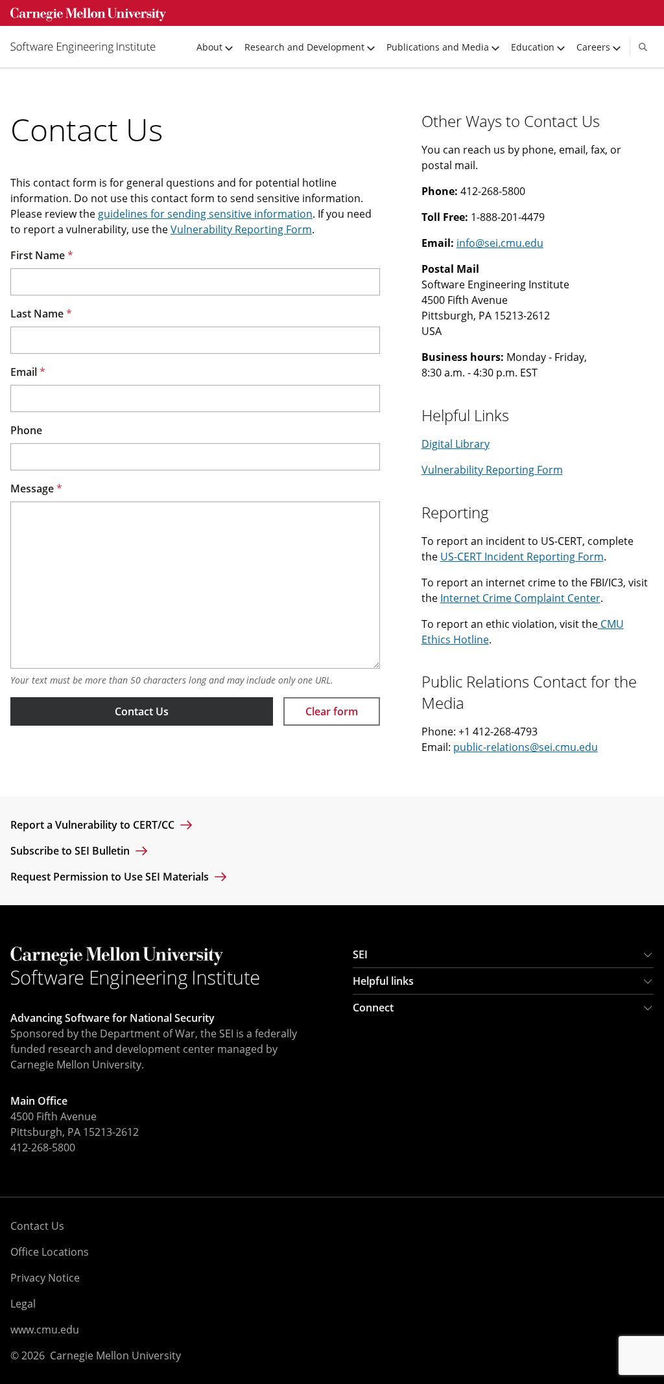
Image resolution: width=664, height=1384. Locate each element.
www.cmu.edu (44, 1329)
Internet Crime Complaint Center (520, 598)
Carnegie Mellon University (115, 1355)
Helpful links (383, 981)
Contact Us (142, 711)
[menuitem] (88, 46)
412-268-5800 (42, 1147)
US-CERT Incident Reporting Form (522, 556)
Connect (373, 1007)
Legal (23, 1304)
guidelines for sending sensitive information (205, 214)
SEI (360, 954)
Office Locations (49, 1252)
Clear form (331, 711)
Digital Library (455, 444)
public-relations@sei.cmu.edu (525, 747)
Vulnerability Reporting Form (241, 229)
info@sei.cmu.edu (499, 243)
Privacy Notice (45, 1278)
